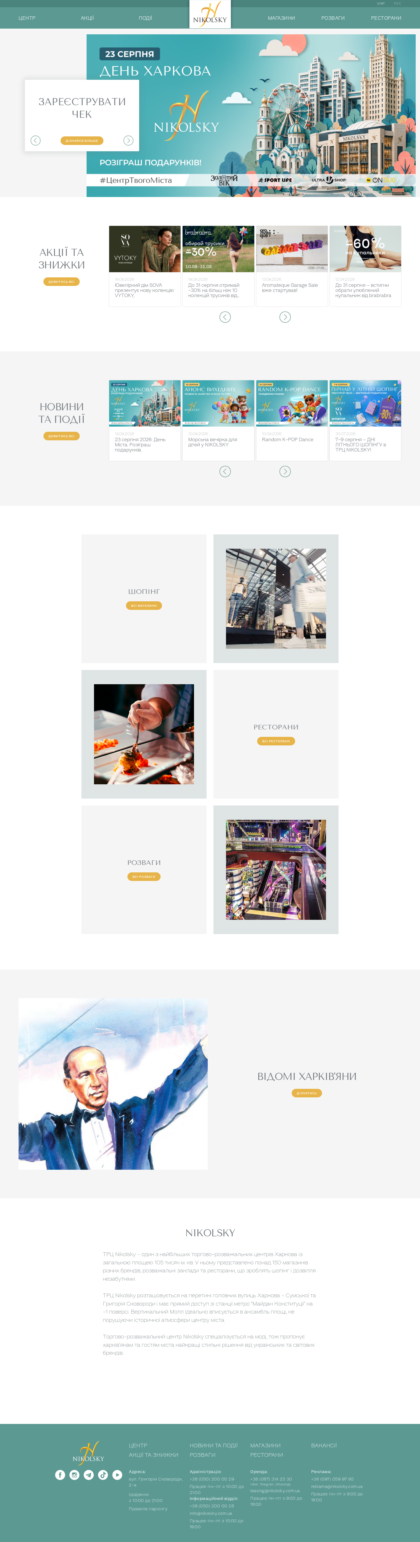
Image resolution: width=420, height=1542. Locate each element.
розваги (333, 18)
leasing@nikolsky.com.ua (275, 1491)
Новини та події (214, 1445)
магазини (281, 18)
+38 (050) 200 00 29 (212, 1479)
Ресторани (266, 1455)
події (145, 18)
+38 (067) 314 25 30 (271, 1479)
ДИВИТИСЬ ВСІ (62, 282)
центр (27, 18)
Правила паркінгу (148, 1509)
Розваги (202, 1455)
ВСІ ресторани (276, 741)
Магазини (265, 1445)
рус (398, 4)
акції (87, 18)
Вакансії (324, 1445)
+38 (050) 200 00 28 (212, 1506)
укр (381, 4)
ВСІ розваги (144, 877)
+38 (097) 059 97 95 (332, 1479)
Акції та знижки (153, 1455)
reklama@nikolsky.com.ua (337, 1486)
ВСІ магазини (144, 606)
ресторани (386, 18)
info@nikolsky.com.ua (211, 1513)
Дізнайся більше (82, 141)
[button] (36, 141)
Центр (138, 1445)
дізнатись (307, 1093)
